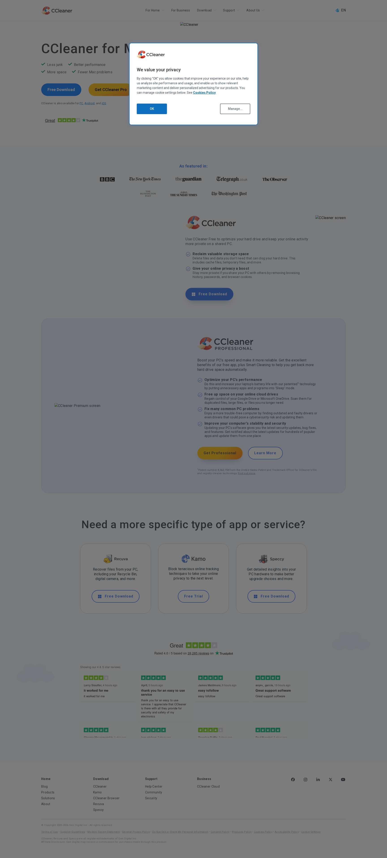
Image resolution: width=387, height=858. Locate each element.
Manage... (235, 109)
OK (152, 109)
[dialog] (193, 84)
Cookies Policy (204, 92)
